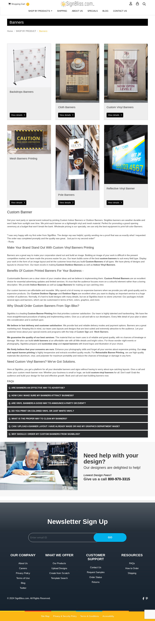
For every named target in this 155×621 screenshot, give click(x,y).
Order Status (95, 577)
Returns (96, 582)
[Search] (144, 4)
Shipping (132, 573)
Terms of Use (23, 578)
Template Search (59, 578)
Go (110, 537)
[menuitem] (40, 11)
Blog (23, 583)
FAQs (132, 563)
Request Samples (96, 572)
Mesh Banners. (101, 332)
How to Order (132, 568)
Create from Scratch (59, 573)
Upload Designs (59, 568)
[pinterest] (147, 598)
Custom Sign (83, 332)
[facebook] (143, 598)
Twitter (23, 588)
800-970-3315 (119, 479)
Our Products (59, 563)
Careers (23, 568)
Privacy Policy (23, 573)
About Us (23, 563)
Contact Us (95, 567)
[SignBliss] (77, 4)
